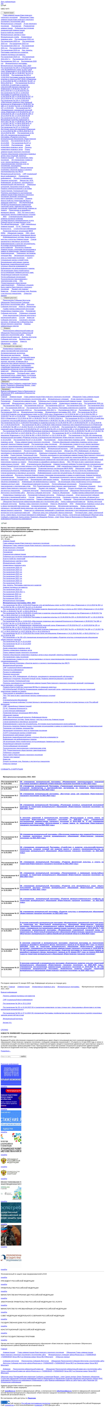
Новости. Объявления (27, 306)
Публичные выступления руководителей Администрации (60, 401)
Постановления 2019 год (36, 408)
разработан (9, 1405)
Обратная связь (7, 383)
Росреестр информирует (23, 178)
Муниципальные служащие (58, 399)
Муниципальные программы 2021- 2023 (60, 412)
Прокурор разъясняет (53, 451)
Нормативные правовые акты (70, 403)
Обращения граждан (15, 233)
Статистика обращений (15, 387)
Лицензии (90, 1380)
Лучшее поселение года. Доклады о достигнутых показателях (26, 761)
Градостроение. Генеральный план (24, 455)
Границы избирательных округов (49, 499)
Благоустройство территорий (14, 559)
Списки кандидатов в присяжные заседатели (20, 722)
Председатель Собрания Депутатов (16, 300)
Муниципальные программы (16, 63)
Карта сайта (82, 1380)
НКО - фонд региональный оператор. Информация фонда (25, 717)
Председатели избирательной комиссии (18, 331)
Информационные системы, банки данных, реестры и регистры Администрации (68, 471)
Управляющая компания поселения (36, 484)
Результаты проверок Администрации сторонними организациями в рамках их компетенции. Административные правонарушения (52, 726)
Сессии (22, 317)
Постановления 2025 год (12, 405)
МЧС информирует (18, 393)
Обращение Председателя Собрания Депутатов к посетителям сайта (15, 303)
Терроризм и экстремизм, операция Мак (31, 477)
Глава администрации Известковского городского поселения (47, 397)
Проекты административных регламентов (19, 996)
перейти (4, 1087)
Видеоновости (29, 391)
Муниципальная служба (47, 403)
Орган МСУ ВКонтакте (44, 1357)
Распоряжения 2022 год (21, 59)
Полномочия (16, 26)
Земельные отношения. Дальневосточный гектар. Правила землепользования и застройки (18, 186)
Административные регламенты (15, 587)
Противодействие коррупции (12, 346)
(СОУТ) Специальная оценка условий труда (19, 733)
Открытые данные (10, 764)
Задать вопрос (24, 517)
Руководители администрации (24, 401)
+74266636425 (90, 1355)
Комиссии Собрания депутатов (48, 497)
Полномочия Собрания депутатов (41, 495)
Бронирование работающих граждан (44, 479)
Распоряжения (17, 145)
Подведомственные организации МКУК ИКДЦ (55, 468)
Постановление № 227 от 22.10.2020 (27, 440)
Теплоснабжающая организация (64, 484)
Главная (4, 397)
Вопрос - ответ (30, 385)
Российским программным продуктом (35, 1403)
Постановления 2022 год (76, 405)
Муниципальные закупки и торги (24, 403)
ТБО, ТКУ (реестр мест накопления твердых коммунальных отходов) (29, 695)
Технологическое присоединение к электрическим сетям (14, 280)
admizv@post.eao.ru (77, 1355)
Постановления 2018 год (22, 410)
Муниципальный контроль (57, 448)
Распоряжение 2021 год (87, 410)
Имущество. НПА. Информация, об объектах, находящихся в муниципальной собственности (17, 182)
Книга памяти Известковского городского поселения (16, 288)
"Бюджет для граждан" (20, 289)
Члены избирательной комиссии (72, 501)
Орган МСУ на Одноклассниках (24, 1357)
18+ (2, 3)
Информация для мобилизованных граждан (39, 482)
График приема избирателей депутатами (18, 309)
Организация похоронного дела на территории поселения (71, 477)
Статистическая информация (24, 229)
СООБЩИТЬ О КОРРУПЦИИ (12, 769)
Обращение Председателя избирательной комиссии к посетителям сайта (17, 334)
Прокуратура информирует (21, 519)
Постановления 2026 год (24, 39)
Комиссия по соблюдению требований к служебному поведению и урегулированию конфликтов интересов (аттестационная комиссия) (17, 368)
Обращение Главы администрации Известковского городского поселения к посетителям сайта (17, 19)
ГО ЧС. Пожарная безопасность (15, 708)
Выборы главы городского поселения (33, 504)
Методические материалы (68, 506)
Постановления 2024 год (33, 405)
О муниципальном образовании (20, 216)
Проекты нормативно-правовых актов (17, 650)
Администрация (8, 12)
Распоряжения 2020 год (12, 598)
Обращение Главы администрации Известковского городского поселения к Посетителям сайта (39, 545)
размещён (39, 1405)
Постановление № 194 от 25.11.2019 (17, 1003)
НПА (15, 343)
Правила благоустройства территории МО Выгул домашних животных (16, 200)
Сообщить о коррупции (22, 383)
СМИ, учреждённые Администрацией (70, 466)
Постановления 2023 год (19, 43)
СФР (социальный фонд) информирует (84, 448)
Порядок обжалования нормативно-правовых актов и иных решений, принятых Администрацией (18, 156)
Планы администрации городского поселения (32, 442)
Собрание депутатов (10, 298)
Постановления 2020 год (19, 48)
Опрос (3, 387)
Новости (20, 391)
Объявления (5, 393)
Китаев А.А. (7, 1022)
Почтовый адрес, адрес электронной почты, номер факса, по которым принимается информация (18, 375)
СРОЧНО (4, 1030)
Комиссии (62, 488)
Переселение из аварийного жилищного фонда (46, 462)
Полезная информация (10, 1064)
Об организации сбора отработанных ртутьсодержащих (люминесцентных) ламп (17, 271)
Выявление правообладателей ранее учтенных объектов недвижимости (15, 265)
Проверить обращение (15, 385)
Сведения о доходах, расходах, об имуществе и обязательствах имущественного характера (18, 322)
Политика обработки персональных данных (82, 1378)
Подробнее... (6, 1051)
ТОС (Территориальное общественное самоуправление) (13, 283)
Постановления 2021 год (12, 578)
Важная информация (9, 391)
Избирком (6, 328)
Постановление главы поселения (44, 444)
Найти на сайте (71, 1380)
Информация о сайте (40, 1380)
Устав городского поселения (81, 399)
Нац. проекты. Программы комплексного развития (66, 408)
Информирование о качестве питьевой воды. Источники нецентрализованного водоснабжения (18, 245)
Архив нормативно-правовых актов (71, 440)
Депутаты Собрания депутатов (38, 493)
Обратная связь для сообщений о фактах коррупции (52, 513)
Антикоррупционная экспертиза (43, 506)
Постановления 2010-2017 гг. (45, 410)
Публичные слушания (25, 285)
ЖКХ (5, 216)
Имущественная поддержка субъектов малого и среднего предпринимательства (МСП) (17, 170)
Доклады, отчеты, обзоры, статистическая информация (69, 515)
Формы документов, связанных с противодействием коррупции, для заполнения (18, 357)
